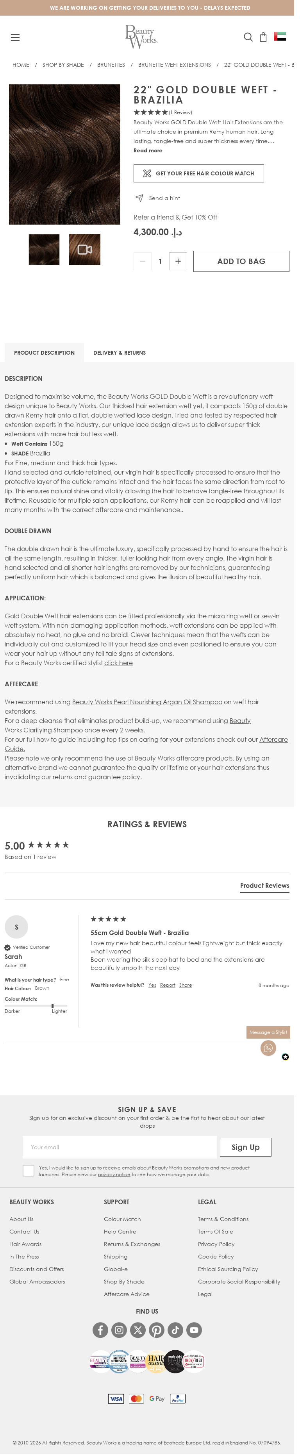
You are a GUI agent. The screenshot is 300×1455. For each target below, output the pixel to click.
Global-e (116, 1269)
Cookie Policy (216, 1256)
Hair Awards (25, 1244)
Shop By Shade (63, 64)
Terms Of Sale (215, 1231)
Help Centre (120, 1231)
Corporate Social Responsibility (239, 1281)
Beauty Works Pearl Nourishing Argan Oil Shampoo (147, 702)
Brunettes (111, 64)
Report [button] (167, 985)
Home (20, 64)
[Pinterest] (156, 1330)
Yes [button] (152, 985)
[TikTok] (175, 1330)
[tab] (264, 887)
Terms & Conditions (223, 1219)
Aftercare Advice (127, 1294)
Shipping (115, 1256)
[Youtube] (194, 1330)
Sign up (246, 1147)
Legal (205, 1294)
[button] (211, 113)
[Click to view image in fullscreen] (64, 154)
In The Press (24, 1256)
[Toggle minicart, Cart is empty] (263, 37)
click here (118, 663)
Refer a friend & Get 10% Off (175, 217)
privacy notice (114, 1174)
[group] (46, 846)
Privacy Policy (216, 1244)
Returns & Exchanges (132, 1244)
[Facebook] (100, 1330)
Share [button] (185, 985)
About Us (21, 1219)
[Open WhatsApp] (268, 1048)
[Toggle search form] (248, 37)
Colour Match (122, 1219)
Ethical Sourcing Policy (228, 1269)
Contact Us (24, 1231)
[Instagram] (119, 1330)
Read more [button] (148, 150)
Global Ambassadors (37, 1281)
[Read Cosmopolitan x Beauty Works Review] (147, 1362)
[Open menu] (15, 37)
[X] (138, 1330)
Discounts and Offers (36, 1269)
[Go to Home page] (142, 37)
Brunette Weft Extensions (174, 64)
